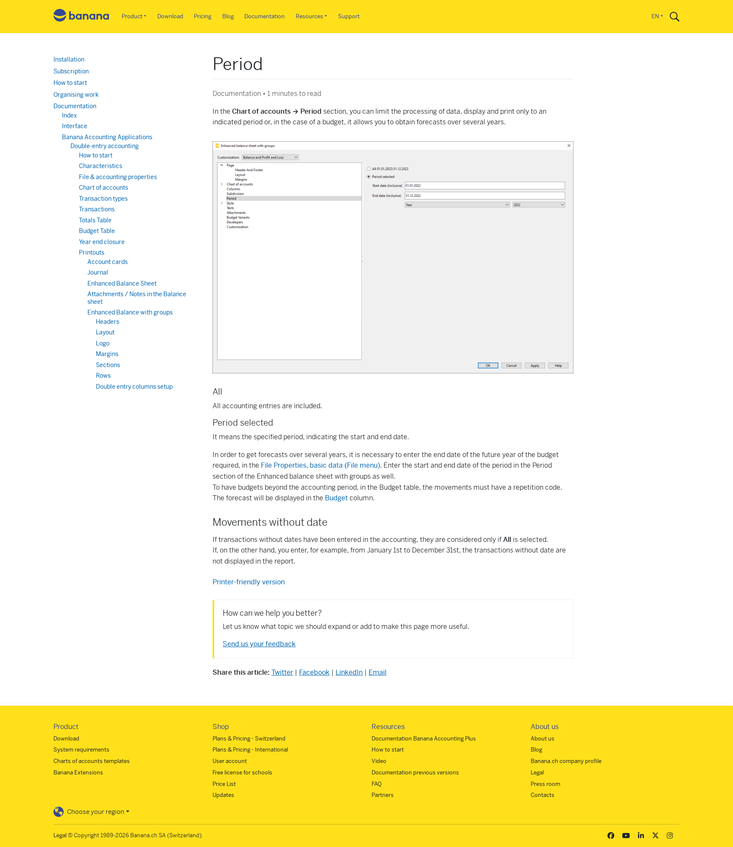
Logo (102, 343)
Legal (537, 772)
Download (170, 16)
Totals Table (95, 220)
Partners (383, 795)
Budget (336, 498)
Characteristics (100, 166)
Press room (545, 784)
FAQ (377, 784)
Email (377, 672)
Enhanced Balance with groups (130, 312)
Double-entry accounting (104, 146)
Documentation (264, 16)
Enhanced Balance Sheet (122, 283)
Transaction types (103, 198)
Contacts (542, 795)
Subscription (71, 71)
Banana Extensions (78, 772)
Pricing (202, 16)
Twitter (282, 672)
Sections (108, 365)
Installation (68, 59)
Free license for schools (242, 772)
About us (542, 738)
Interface (74, 126)
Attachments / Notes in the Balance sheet (136, 298)
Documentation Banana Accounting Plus (424, 738)
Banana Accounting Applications (107, 137)
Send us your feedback (259, 643)
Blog (228, 16)
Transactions (97, 209)
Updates (223, 795)
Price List (224, 784)
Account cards (107, 262)
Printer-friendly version (249, 582)
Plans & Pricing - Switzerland (249, 738)
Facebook (314, 672)
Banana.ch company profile (566, 761)
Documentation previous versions (415, 772)
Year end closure (102, 242)
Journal (97, 272)
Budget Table (97, 231)
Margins (107, 354)
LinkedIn (349, 672)
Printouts (91, 252)
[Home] (81, 17)
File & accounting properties (118, 177)
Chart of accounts (103, 187)
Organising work (76, 94)
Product (132, 16)
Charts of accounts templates (91, 761)
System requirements (81, 749)
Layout (105, 332)
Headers (107, 321)
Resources (309, 16)
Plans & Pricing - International (250, 749)
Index (69, 115)
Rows (103, 375)
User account (230, 761)
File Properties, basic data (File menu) (320, 465)
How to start (70, 83)
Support (349, 16)
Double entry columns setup (134, 386)
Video (379, 761)
